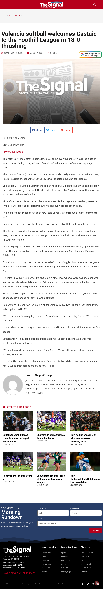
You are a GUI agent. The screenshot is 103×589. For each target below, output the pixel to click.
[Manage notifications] (97, 583)
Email (39, 519)
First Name (42, 508)
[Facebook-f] (83, 584)
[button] (8, 5)
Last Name (75, 508)
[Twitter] (88, 584)
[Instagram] (93, 584)
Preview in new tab (13, 152)
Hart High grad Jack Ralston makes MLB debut (85, 479)
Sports (25, 15)
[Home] (5, 15)
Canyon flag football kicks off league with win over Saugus (51, 479)
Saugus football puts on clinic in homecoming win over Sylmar (16, 438)
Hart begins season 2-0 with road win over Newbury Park (83, 438)
